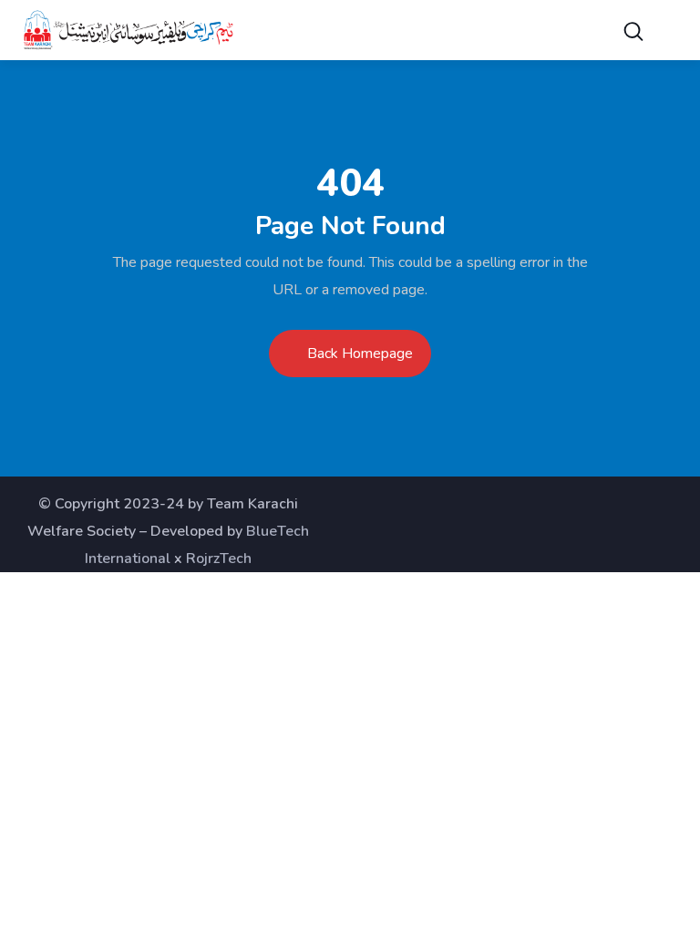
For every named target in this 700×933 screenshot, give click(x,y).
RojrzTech (219, 559)
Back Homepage (360, 353)
